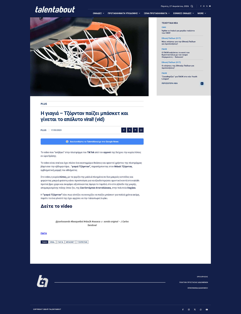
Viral (52, 242)
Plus (43, 130)
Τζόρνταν (82, 242)
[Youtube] (209, 6)
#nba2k (87, 221)
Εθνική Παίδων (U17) (171, 38)
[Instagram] (203, 6)
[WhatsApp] (141, 130)
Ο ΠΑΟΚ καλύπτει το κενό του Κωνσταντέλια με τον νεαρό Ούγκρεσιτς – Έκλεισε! (176, 54)
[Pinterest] (135, 130)
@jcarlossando (63, 221)
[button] (192, 6)
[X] (206, 6)
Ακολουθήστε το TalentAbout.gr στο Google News (94, 141)
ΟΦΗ (164, 27)
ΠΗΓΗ (44, 233)
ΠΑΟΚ (164, 49)
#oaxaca (96, 221)
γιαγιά (60, 242)
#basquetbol (77, 221)
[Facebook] (200, 6)
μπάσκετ (70, 242)
